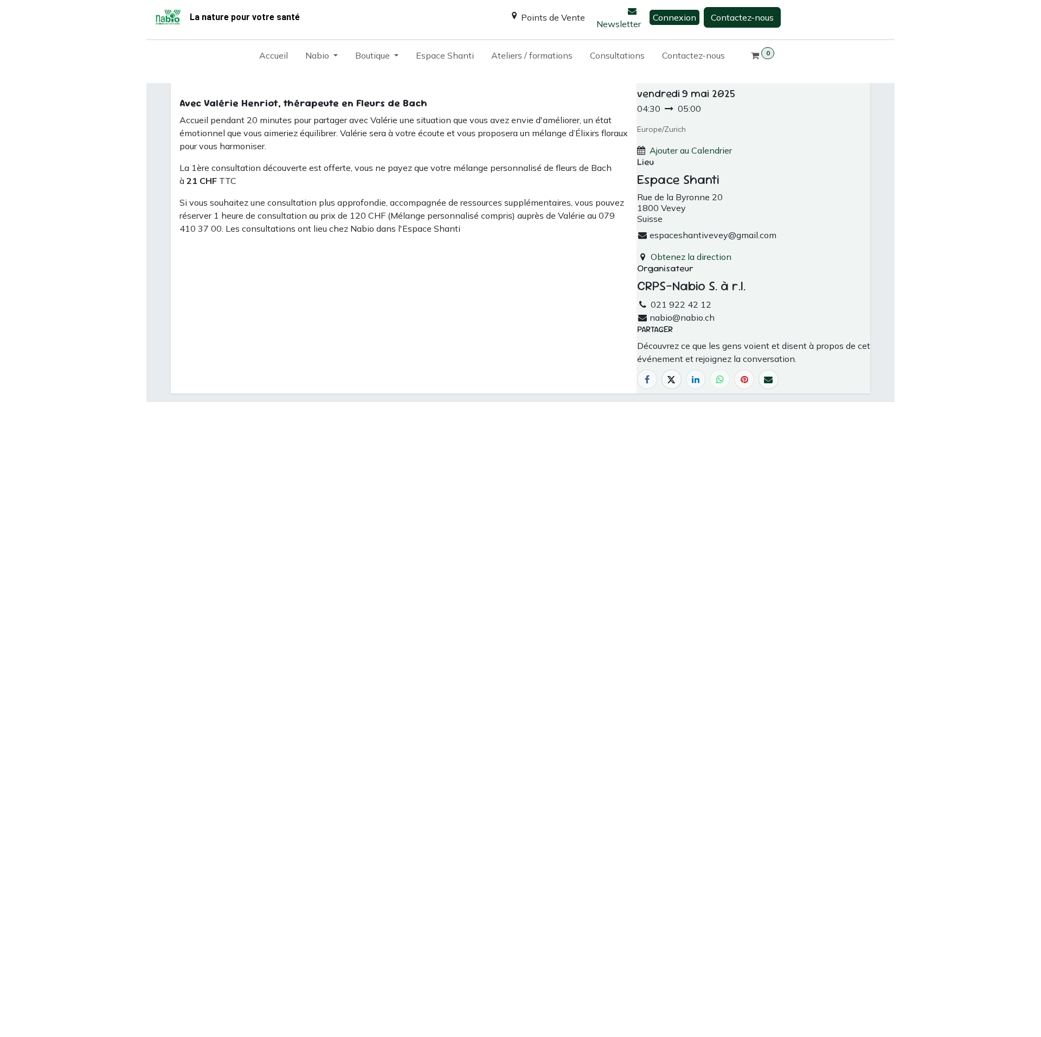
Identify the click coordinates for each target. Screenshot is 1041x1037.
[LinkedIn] (696, 380)
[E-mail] (769, 380)
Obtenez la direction (691, 256)
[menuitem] (273, 57)
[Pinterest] (744, 380)
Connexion (674, 17)
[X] (671, 380)
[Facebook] (647, 380)
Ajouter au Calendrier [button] (691, 150)
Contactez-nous (742, 17)
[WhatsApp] (720, 380)
